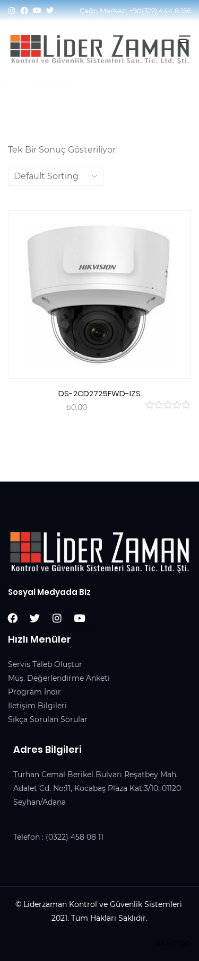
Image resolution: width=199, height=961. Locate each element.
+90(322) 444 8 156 (160, 10)
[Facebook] (24, 10)
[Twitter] (50, 10)
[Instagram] (11, 10)
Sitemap (173, 943)
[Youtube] (37, 10)
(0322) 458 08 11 (74, 837)
